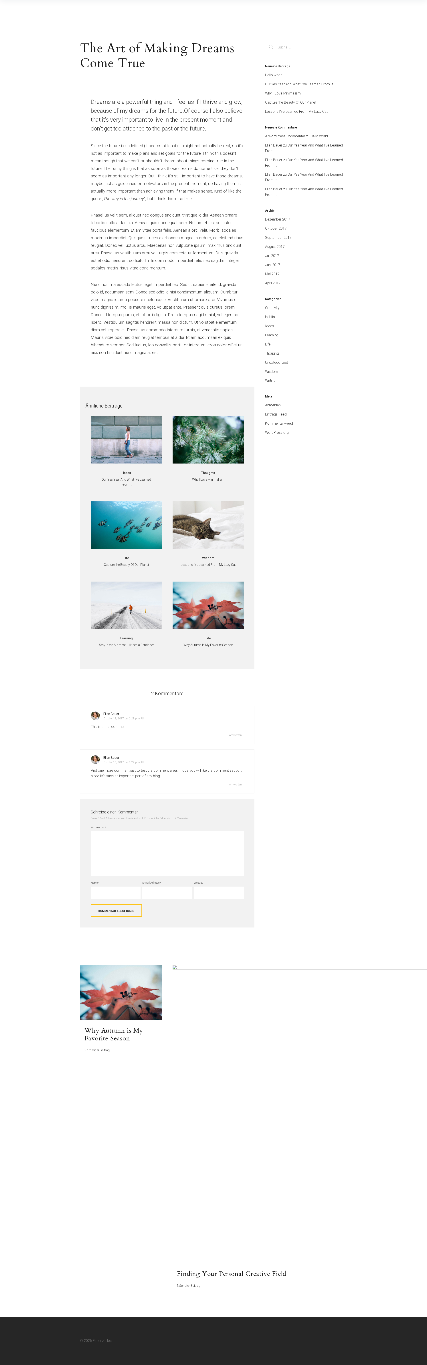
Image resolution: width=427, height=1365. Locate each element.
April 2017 (273, 283)
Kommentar (98, 827)
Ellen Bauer (111, 714)
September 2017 (278, 237)
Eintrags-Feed (276, 414)
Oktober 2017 (276, 228)
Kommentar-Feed (279, 423)
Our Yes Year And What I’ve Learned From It (299, 84)
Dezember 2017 (277, 219)
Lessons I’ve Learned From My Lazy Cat (296, 111)
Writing (270, 380)
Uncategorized (276, 362)
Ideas (269, 326)
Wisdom (271, 371)
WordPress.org (277, 432)
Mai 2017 (272, 274)
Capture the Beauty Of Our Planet (290, 102)
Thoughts (272, 353)
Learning (271, 335)
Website (198, 882)
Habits (270, 317)
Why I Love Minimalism (283, 93)
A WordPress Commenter (285, 136)
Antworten (235, 735)
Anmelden (273, 405)
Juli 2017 (272, 256)
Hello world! (274, 75)
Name (95, 882)
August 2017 (275, 247)
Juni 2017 (272, 265)
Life (268, 344)
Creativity (272, 308)
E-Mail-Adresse (151, 882)
